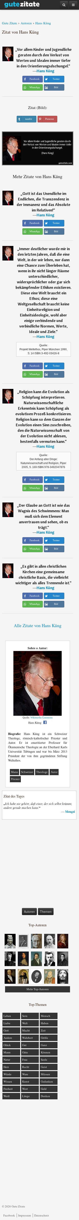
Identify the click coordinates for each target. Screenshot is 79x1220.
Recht (25, 1067)
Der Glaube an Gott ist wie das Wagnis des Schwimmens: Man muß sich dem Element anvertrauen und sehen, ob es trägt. (44, 516)
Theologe (42, 772)
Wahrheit (27, 1038)
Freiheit (8, 1089)
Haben (44, 1023)
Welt (25, 1023)
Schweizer (27, 772)
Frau (24, 1060)
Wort (25, 1089)
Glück (7, 1045)
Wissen (8, 1081)
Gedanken (47, 1081)
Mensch (45, 1016)
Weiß (7, 1096)
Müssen (45, 1074)
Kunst (25, 1081)
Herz (6, 1067)
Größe (44, 1038)
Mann (14, 772)
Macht (26, 1030)
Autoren (29, 911)
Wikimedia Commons (41, 717)
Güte (25, 1052)
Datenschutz (41, 1215)
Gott (6, 1030)
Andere (8, 1038)
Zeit (43, 1030)
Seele (44, 1060)
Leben (7, 1016)
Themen (46, 911)
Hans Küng (45, 70)
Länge (26, 1096)
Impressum (24, 1215)
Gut (24, 1045)
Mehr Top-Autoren (38, 989)
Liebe (7, 1023)
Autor (54, 772)
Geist (44, 1067)
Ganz (44, 1045)
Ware (25, 1074)
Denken (45, 1096)
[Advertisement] (39, 864)
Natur (7, 1060)
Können (45, 1052)
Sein (24, 1016)
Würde (7, 1074)
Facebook (9, 1215)
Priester (15, 779)
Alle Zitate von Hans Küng (37, 625)
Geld (44, 1089)
